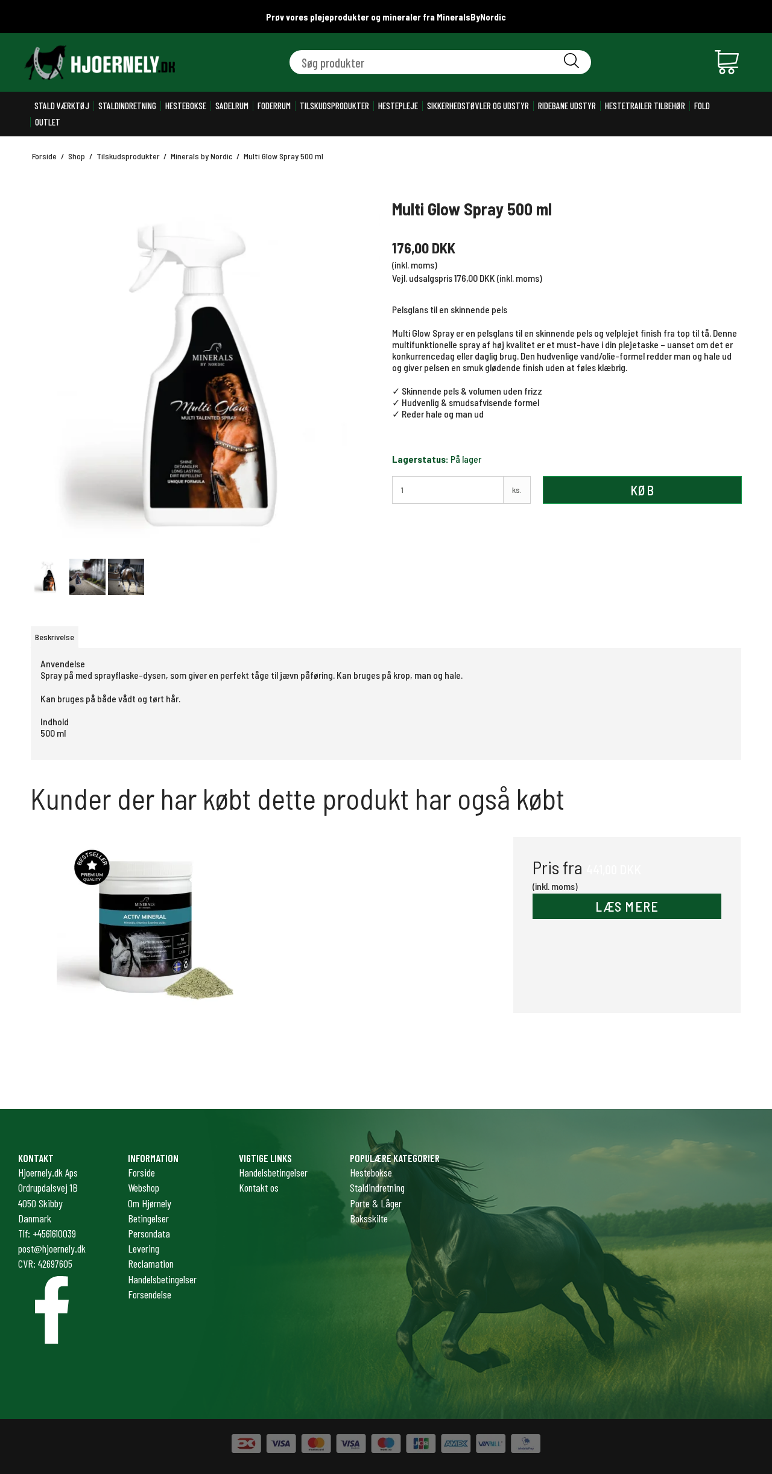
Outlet (47, 122)
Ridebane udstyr (567, 106)
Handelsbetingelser (273, 1172)
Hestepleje (398, 106)
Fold (702, 106)
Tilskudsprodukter (334, 106)
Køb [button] (642, 490)
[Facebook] (52, 1310)
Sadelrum (231, 106)
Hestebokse (185, 106)
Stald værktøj (61, 106)
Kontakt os (259, 1187)
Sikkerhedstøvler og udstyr (478, 106)
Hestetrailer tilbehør (645, 106)
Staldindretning (127, 106)
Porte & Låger (376, 1203)
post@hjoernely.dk (52, 1248)
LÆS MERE (627, 906)
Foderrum (274, 106)
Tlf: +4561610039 (47, 1233)
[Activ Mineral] (145, 950)
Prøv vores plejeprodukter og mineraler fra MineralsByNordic (386, 16)
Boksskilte (369, 1218)
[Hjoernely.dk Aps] (99, 62)
